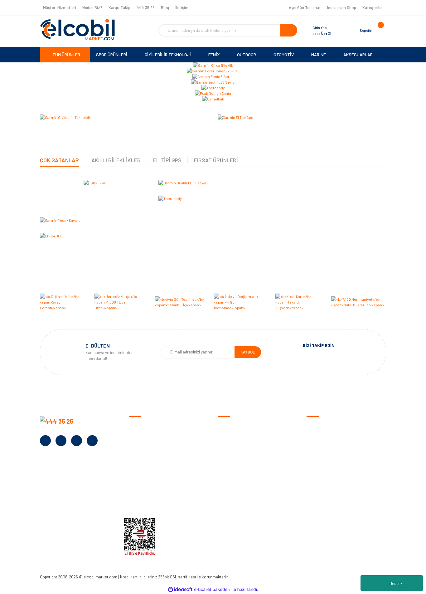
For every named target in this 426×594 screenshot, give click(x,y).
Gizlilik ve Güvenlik (234, 444)
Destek (396, 583)
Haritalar (315, 473)
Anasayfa (138, 424)
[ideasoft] (180, 589)
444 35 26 (146, 7)
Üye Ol (326, 33)
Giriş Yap (319, 27)
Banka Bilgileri (142, 453)
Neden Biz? (92, 7)
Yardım (135, 492)
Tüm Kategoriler (321, 502)
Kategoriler (372, 7)
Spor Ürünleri (319, 434)
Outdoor (314, 453)
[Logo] (77, 29)
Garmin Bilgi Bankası (237, 492)
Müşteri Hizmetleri (59, 7)
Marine (313, 463)
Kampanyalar (141, 463)
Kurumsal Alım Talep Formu (154, 482)
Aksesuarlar (318, 482)
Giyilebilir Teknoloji (324, 444)
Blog (165, 7)
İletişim (181, 7)
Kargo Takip (119, 7)
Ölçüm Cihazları (321, 492)
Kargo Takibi (230, 502)
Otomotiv (316, 424)
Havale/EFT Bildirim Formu (243, 511)
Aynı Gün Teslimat (305, 7)
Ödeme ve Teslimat (235, 434)
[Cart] (380, 30)
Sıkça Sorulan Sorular (238, 482)
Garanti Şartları (232, 453)
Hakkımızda (140, 434)
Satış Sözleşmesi (234, 424)
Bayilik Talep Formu (147, 473)
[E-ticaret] (212, 589)
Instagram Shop (341, 7)
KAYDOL (247, 351)
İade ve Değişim (232, 463)
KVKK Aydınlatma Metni (150, 502)
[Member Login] (337, 30)
